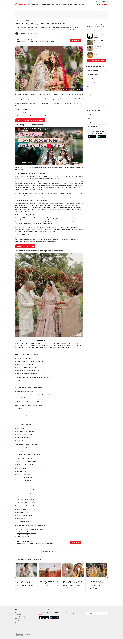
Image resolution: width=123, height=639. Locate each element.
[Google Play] (54, 618)
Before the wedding (92, 70)
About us (17, 620)
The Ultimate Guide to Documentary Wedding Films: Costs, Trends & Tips (96, 582)
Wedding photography (51, 8)
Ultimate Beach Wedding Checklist (26, 533)
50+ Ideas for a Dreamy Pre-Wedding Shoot (49, 582)
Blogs (75, 4)
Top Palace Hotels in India (24, 535)
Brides (65, 4)
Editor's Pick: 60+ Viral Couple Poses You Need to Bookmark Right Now (72, 582)
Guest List (90, 118)
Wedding (17, 8)
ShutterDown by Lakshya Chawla (71, 89)
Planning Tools (36, 4)
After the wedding (92, 99)
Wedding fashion (91, 87)
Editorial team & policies (20, 622)
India (90, 613)
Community (82, 4)
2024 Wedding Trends (23, 537)
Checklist (89, 114)
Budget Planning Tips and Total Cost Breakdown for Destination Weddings (38, 531)
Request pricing (76, 40)
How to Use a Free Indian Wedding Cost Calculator (30, 529)
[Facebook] (63, 613)
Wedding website (19, 626)
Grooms (70, 4)
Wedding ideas (24, 8)
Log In (98, 4)
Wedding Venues (46, 4)
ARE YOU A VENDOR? (102, 1)
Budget (89, 122)
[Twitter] (67, 613)
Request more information (97, 60)
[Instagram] (73, 613)
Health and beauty (92, 91)
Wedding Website (92, 126)
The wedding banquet (93, 78)
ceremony (46, 185)
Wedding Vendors (57, 4)
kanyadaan (55, 185)
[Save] (81, 33)
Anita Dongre (41, 340)
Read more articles (61, 597)
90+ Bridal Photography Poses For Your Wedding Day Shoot (26, 582)
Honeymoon (90, 95)
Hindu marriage (78, 185)
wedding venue (32, 205)
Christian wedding (49, 187)
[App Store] (44, 618)
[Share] (77, 33)
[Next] (107, 577)
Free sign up (104, 4)
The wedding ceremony (93, 74)
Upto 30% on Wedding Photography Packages (30, 120)
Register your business (20, 618)
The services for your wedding (37, 8)
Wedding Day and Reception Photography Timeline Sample (33, 116)
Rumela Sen (22, 33)
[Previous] (15, 577)
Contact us (17, 612)
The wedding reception (93, 103)
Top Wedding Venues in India (25, 246)
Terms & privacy (18, 614)
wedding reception (54, 343)
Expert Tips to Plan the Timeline (26, 113)
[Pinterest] (70, 613)
